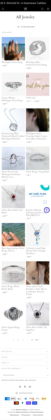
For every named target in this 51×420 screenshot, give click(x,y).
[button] (42, 9)
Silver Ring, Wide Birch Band (10, 287)
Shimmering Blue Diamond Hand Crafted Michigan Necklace (13, 136)
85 (32, 340)
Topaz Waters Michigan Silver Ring (12, 99)
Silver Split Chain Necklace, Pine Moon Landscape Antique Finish (36, 290)
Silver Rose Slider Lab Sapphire (36, 328)
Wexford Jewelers (21, 410)
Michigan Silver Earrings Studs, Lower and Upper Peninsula (36, 136)
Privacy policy (25, 415)
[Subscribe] (48, 375)
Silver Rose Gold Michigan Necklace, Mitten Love (11, 174)
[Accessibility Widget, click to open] (47, 210)
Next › (37, 340)
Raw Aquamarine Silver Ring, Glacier (13, 249)
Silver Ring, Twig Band (37, 171)
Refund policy (14, 415)
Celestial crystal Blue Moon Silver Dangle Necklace (36, 251)
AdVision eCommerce (22, 412)
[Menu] (3, 9)
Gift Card (30, 97)
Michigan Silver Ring (12, 62)
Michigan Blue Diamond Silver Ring (36, 63)
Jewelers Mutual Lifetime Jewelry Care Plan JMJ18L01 (36, 213)
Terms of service (38, 415)
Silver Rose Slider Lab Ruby (12, 211)
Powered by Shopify (36, 412)
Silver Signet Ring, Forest (11, 328)
